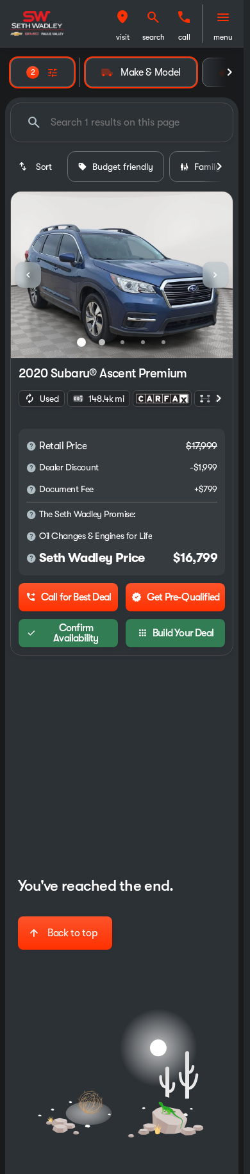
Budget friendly (122, 166)
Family (207, 166)
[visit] (122, 17)
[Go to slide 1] (81, 342)
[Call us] (184, 17)
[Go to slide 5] (163, 342)
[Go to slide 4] (143, 342)
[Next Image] (215, 275)
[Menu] (223, 17)
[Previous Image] (28, 275)
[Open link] (162, 398)
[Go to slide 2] (102, 342)
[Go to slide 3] (122, 342)
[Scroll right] (229, 72)
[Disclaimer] (31, 446)
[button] (122, 23)
